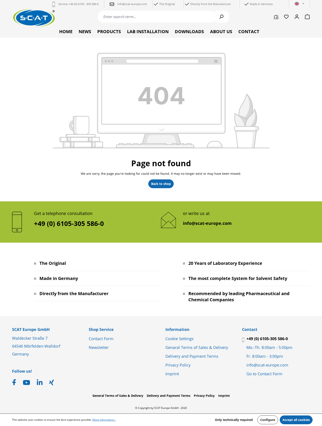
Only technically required (234, 420)
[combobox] (156, 17)
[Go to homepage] (34, 18)
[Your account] (297, 16)
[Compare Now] (276, 16)
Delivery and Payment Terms (191, 356)
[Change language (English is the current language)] (299, 4)
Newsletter (99, 347)
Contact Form (101, 338)
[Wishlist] (286, 16)
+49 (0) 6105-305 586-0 (267, 338)
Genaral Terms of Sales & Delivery (196, 347)
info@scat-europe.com (207, 223)
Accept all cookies (296, 420)
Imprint (172, 373)
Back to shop (161, 184)
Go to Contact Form (264, 373)
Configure (267, 420)
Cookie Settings (179, 338)
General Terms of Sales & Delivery (117, 396)
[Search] (221, 17)
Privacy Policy (178, 365)
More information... (104, 420)
